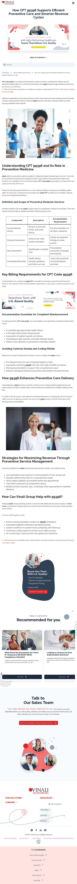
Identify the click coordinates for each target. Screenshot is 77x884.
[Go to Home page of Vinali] (11, 3)
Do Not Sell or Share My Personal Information (58, 838)
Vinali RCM (36, 865)
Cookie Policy (36, 838)
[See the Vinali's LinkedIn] (41, 830)
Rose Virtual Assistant (37, 855)
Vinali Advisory (37, 875)
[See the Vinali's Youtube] (45, 830)
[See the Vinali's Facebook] (36, 830)
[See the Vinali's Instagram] (31, 830)
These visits (70, 176)
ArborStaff (37, 880)
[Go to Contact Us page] (38, 49)
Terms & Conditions (10, 838)
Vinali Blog (5, 72)
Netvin (37, 870)
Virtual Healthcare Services (21, 72)
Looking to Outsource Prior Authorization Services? (59, 653)
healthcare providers (29, 506)
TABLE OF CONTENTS (37, 57)
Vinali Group (12, 193)
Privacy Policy (24, 838)
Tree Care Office (37, 860)
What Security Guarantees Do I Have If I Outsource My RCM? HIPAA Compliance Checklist (21, 654)
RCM (11, 515)
